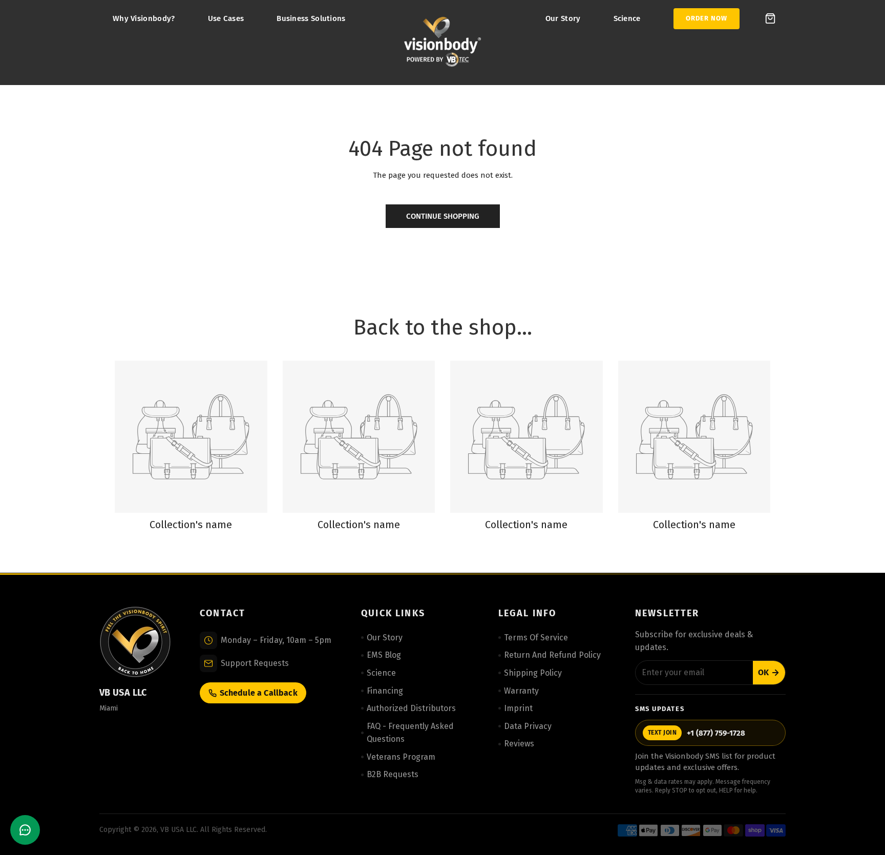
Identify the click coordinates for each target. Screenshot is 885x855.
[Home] (442, 42)
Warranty (521, 691)
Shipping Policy (533, 673)
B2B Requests (392, 774)
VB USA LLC (178, 829)
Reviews (519, 743)
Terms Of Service (536, 637)
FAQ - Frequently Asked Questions (410, 732)
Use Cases (226, 18)
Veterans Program (401, 757)
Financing (385, 691)
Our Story (563, 18)
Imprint (518, 708)
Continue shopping (442, 216)
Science (627, 18)
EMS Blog (384, 655)
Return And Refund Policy (552, 655)
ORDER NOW (706, 18)
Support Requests (255, 663)
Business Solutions (311, 18)
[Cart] (770, 18)
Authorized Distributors (411, 708)
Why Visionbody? (144, 18)
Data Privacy (528, 726)
